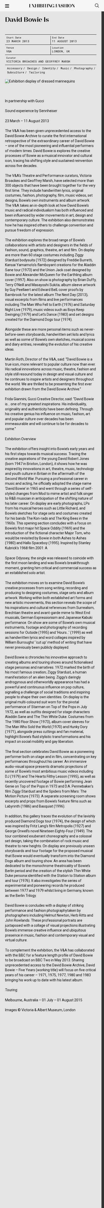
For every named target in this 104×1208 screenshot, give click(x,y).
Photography (83, 68)
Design (32, 68)
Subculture (15, 72)
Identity (49, 68)
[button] (7, 6)
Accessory (14, 68)
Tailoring (37, 72)
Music (65, 68)
